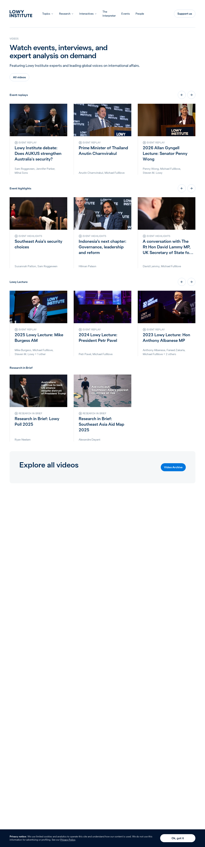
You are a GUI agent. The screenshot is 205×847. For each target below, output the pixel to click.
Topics (46, 13)
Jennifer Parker (45, 169)
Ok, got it (178, 838)
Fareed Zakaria (176, 350)
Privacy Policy (67, 839)
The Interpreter (109, 13)
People (140, 13)
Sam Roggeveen (25, 169)
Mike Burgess (23, 350)
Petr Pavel (85, 354)
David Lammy (151, 266)
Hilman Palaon (87, 266)
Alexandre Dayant (89, 439)
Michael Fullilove (115, 173)
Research (64, 13)
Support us (184, 13)
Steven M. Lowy (152, 173)
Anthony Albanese (154, 350)
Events (125, 13)
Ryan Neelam (23, 439)
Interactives (86, 13)
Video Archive (173, 467)
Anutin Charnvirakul (91, 173)
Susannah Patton (25, 266)
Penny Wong (151, 169)
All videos (19, 77)
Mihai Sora (21, 173)
